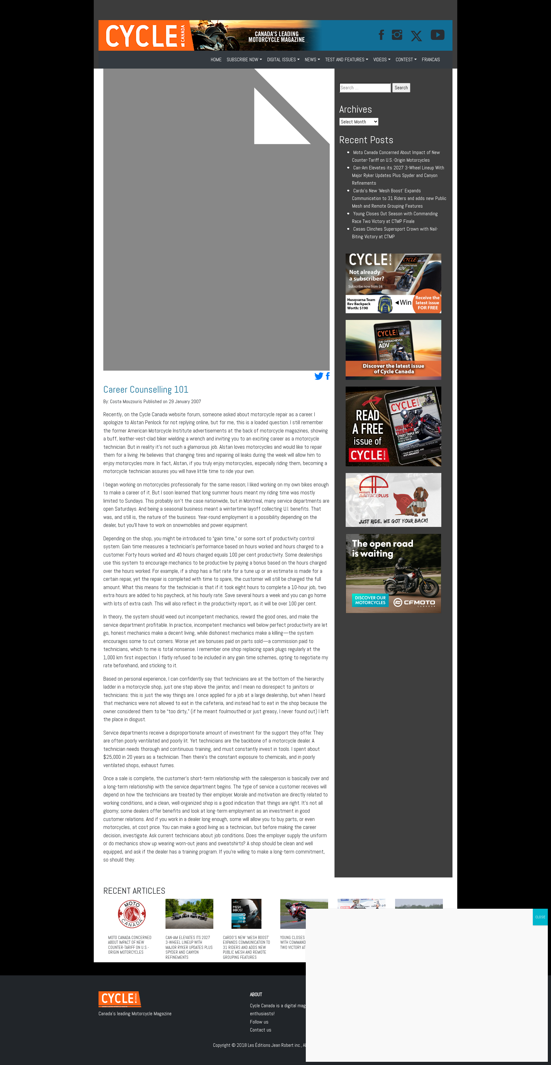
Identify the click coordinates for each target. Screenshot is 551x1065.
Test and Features (344, 59)
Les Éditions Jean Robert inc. (274, 1045)
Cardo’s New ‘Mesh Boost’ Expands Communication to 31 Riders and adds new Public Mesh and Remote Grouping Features (399, 198)
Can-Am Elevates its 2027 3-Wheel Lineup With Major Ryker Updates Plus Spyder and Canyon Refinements (398, 175)
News (310, 59)
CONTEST (404, 59)
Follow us (259, 1021)
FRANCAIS (431, 59)
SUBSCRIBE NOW (242, 59)
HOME (216, 59)
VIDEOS (380, 59)
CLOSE (540, 917)
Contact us (260, 1029)
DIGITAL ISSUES (281, 59)
